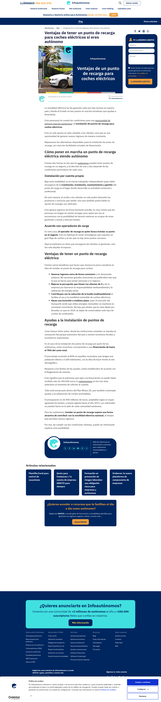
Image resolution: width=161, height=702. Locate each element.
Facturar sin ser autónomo (35, 645)
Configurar (141, 689)
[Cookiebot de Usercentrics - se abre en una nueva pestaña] (14, 697)
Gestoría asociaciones (78, 636)
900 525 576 (43, 3)
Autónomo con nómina (56, 653)
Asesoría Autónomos (38, 8)
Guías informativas (99, 639)
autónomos (83, 163)
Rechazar (142, 696)
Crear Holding (107, 8)
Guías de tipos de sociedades (58, 656)
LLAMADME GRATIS (140, 81)
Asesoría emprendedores (79, 646)
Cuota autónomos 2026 (34, 648)
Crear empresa (92, 8)
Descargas (96, 646)
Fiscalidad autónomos (33, 655)
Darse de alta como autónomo (32, 640)
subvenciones (85, 381)
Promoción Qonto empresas (80, 660)
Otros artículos (150, 21)
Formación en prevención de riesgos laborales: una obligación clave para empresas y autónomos (94, 483)
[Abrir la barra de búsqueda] (120, 3)
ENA (116, 646)
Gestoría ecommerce (77, 639)
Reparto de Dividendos (56, 649)
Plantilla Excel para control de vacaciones (39, 476)
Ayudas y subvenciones (78, 649)
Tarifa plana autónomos (34, 636)
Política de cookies (108, 690)
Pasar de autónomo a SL (56, 646)
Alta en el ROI (30, 662)
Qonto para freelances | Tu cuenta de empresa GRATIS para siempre (66, 480)
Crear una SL (52, 636)
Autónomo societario (55, 639)
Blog (81, 21)
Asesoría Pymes (58, 8)
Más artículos (8, 21)
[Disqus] (80, 558)
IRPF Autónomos (31, 659)
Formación (96, 649)
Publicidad (118, 643)
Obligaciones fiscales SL (56, 643)
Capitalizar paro (124, 8)
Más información (80, 622)
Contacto (118, 639)
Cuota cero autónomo (33, 652)
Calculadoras (97, 643)
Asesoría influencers (77, 643)
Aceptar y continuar (142, 682)
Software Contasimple (78, 656)
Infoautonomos (49, 28)
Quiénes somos (120, 636)
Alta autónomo (75, 8)
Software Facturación (77, 653)
